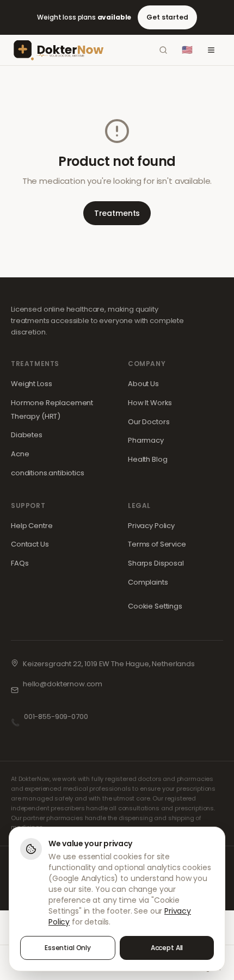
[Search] (163, 50)
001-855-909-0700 (56, 716)
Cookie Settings (155, 606)
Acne (20, 454)
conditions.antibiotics (47, 473)
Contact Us (30, 544)
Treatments (117, 213)
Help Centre (31, 525)
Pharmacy (146, 440)
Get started (167, 17)
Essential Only (68, 947)
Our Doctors (148, 422)
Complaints (148, 582)
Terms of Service (157, 544)
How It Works (150, 403)
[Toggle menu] (211, 50)
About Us (143, 384)
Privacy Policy (151, 525)
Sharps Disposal (156, 563)
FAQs (19, 563)
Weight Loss (31, 384)
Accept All (167, 947)
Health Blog (147, 459)
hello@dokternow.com (62, 684)
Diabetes (26, 435)
